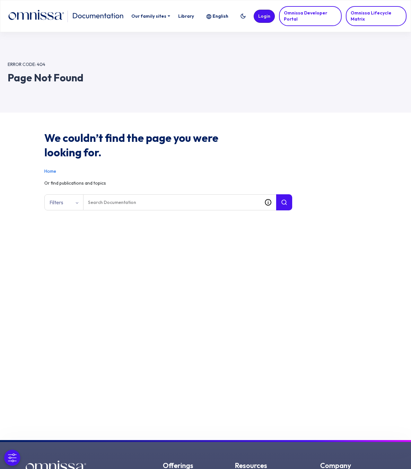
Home (50, 171)
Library (186, 16)
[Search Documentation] (284, 202)
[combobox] (171, 202)
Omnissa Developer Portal (305, 16)
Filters (56, 202)
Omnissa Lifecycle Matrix (371, 16)
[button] (243, 16)
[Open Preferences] (12, 458)
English (220, 16)
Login (264, 16)
